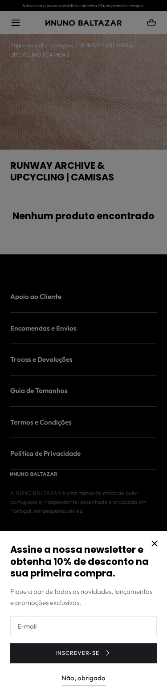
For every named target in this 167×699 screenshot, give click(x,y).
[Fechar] (83, 349)
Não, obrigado (83, 678)
